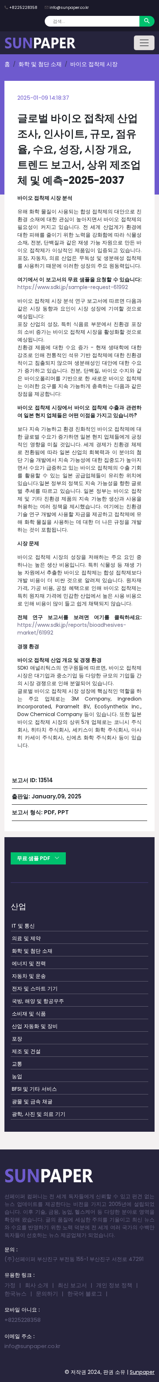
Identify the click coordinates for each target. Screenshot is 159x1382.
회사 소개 (36, 1285)
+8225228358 (23, 7)
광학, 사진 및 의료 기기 (38, 1114)
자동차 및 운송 (29, 976)
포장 (17, 1038)
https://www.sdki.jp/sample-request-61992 (72, 287)
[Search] (147, 21)
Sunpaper (142, 1372)
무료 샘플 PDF (34, 858)
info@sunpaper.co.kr (69, 7)
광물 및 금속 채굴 (32, 1101)
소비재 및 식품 (29, 1013)
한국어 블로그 (84, 1293)
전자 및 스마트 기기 (35, 988)
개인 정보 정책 (114, 1285)
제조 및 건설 (26, 1051)
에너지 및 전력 (29, 963)
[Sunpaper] (40, 42)
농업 (17, 1076)
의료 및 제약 (26, 938)
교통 (17, 1064)
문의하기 (47, 1293)
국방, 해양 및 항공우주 (38, 1001)
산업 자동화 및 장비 (35, 1026)
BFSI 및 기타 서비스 (34, 1089)
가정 (10, 1285)
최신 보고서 (72, 1285)
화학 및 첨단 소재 (40, 64)
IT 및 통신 (23, 925)
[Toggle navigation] (144, 42)
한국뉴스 (15, 1293)
